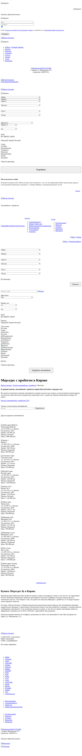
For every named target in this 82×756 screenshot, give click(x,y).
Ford (6, 675)
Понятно (77, 191)
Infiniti (7, 690)
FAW (7, 673)
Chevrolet (8, 663)
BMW (7, 657)
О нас (7, 59)
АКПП (12, 136)
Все (2, 136)
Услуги (7, 55)
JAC (6, 692)
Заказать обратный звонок (10, 739)
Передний (4, 140)
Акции (7, 57)
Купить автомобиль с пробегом (24, 385)
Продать (8, 51)
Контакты (8, 61)
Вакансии (59, 229)
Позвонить (14, 82)
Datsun (7, 669)
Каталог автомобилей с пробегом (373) (15, 401)
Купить (7, 49)
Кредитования (10, 701)
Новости (59, 225)
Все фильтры (5, 279)
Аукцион (8, 53)
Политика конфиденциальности (9, 648)
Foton (7, 676)
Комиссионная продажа (37, 226)
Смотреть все (41, 583)
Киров (78, 237)
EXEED (8, 671)
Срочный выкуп (35, 222)
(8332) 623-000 (46, 68)
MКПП (6, 136)
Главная (4, 226)
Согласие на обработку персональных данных (19, 30)
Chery (7, 661)
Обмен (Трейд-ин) (35, 224)
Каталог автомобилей (9, 654)
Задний (11, 140)
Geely (7, 680)
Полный (17, 140)
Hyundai (8, 688)
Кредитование (34, 228)
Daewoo (8, 667)
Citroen (7, 665)
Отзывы (58, 227)
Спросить (10, 80)
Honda (7, 686)
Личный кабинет (17, 47)
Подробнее (66, 185)
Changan (8, 659)
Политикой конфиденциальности (54, 30)
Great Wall (8, 682)
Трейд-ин (8, 705)
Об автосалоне (61, 223)
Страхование (33, 230)
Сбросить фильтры (8, 161)
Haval (7, 684)
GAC (7, 678)
